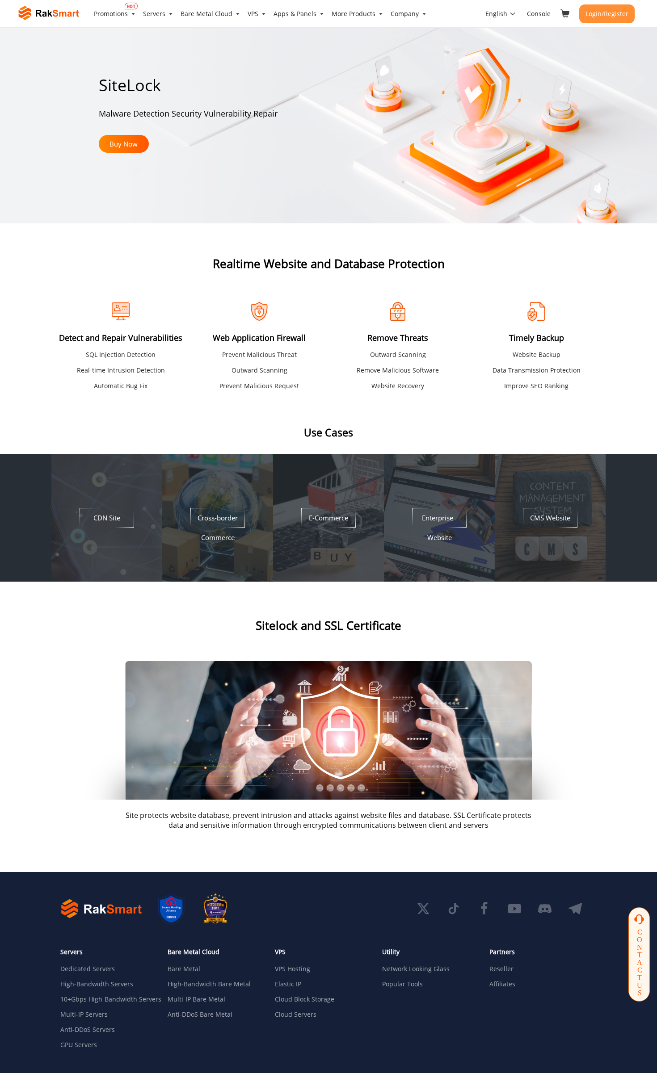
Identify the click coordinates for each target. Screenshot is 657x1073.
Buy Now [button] (124, 143)
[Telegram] (575, 909)
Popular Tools (402, 984)
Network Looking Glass (416, 969)
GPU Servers (78, 1045)
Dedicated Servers (87, 969)
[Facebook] (484, 909)
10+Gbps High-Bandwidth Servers (106, 999)
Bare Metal (184, 969)
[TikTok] (454, 909)
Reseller (501, 969)
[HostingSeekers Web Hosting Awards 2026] (215, 908)
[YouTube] (514, 909)
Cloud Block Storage (304, 999)
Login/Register (606, 13)
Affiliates (502, 984)
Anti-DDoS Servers (87, 1030)
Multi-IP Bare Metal (196, 999)
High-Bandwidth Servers (96, 984)
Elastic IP (288, 984)
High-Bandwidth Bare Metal (209, 984)
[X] (423, 909)
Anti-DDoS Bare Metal (200, 1014)
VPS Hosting (292, 969)
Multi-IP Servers (84, 1014)
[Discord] (545, 909)
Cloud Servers (295, 1014)
